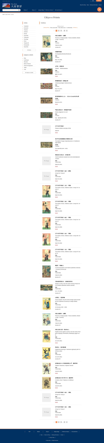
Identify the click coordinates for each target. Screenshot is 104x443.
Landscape (26, 60)
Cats (25, 69)
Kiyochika (26, 46)
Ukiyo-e (33, 10)
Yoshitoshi (26, 26)
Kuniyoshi (26, 28)
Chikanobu (26, 37)
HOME (3, 14)
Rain (25, 58)
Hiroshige (26, 39)
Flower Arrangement (28, 65)
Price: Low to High (53, 27)
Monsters (26, 61)
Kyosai (25, 33)
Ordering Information (94, 4)
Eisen (25, 41)
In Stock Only (69, 27)
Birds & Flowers (27, 63)
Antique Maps (41, 10)
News (88, 4)
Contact (100, 4)
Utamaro (26, 31)
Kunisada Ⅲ (26, 44)
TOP (29, 431)
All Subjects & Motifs (29, 72)
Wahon (25, 10)
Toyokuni (26, 29)
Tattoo (25, 67)
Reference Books (49, 10)
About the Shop (83, 4)
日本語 (93, 0)
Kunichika (26, 35)
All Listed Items (58, 10)
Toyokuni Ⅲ (26, 43)
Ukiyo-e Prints (7, 14)
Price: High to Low (61, 27)
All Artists (29, 50)
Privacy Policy (52, 437)
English (99, 0)
